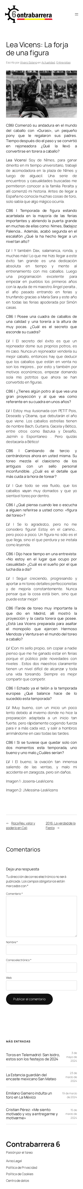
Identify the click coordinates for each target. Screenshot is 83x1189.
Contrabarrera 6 (33, 1144)
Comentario (14, 894)
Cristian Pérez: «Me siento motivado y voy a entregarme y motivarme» (32, 1114)
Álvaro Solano (28, 62)
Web (9, 978)
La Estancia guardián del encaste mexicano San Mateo (31, 1077)
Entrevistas (63, 62)
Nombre (12, 942)
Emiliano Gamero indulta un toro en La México (29, 1095)
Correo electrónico (18, 960)
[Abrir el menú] (76, 14)
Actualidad (48, 62)
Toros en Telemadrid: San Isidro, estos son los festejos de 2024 (33, 1057)
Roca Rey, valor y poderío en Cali (20, 825)
